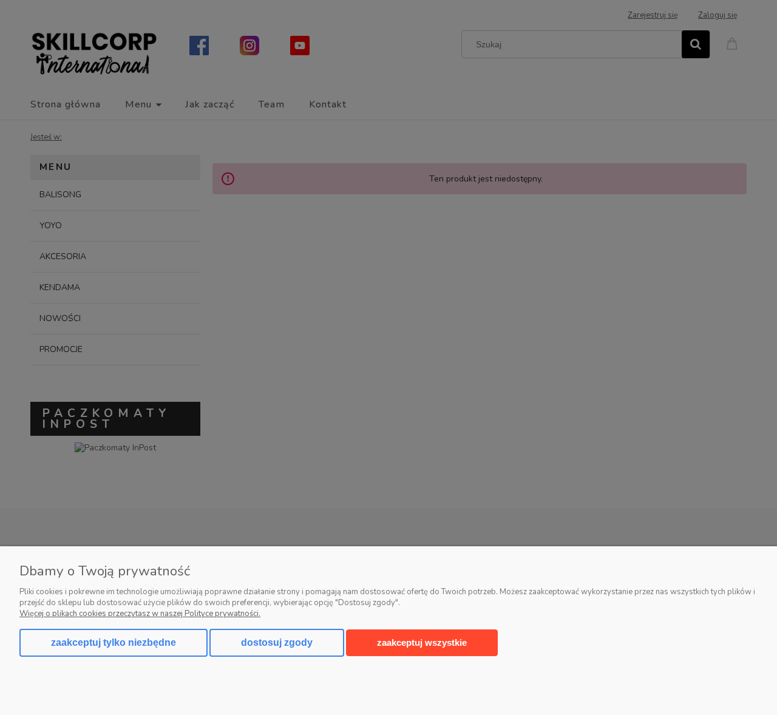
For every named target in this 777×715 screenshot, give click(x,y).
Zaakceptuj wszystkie (422, 642)
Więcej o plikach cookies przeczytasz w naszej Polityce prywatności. (139, 613)
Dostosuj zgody (277, 642)
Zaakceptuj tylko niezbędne (113, 642)
